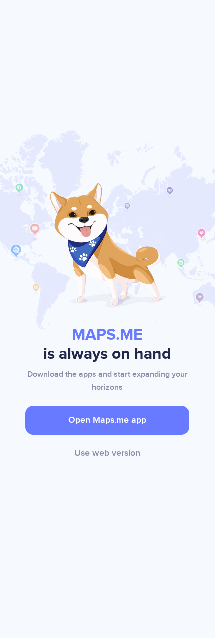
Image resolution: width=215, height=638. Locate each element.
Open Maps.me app (107, 420)
